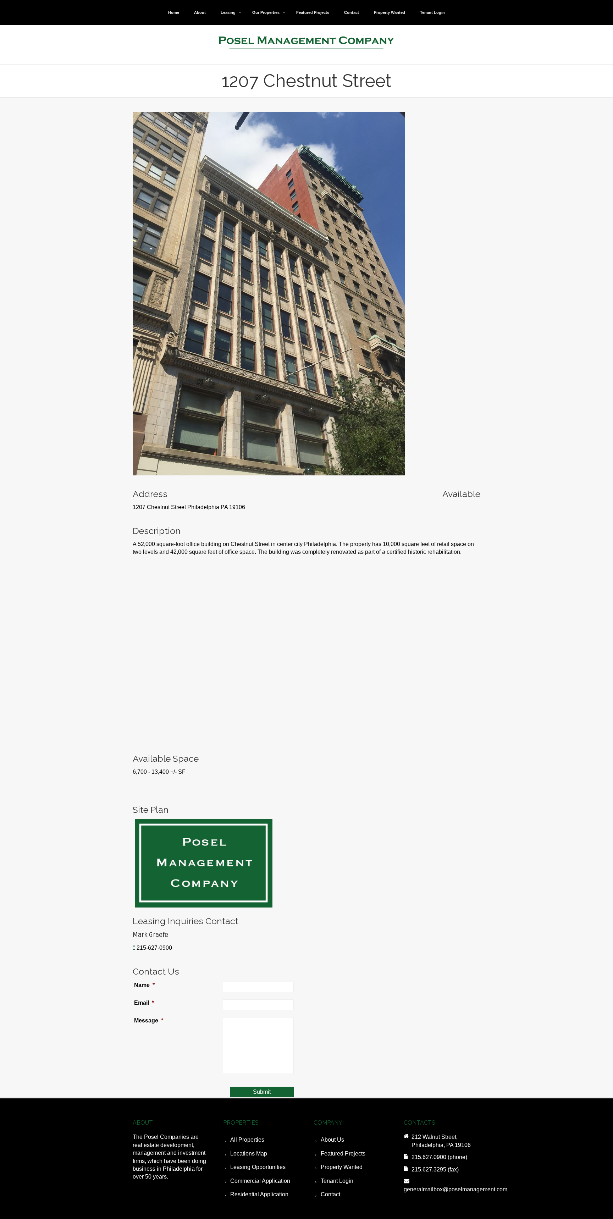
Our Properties (266, 12)
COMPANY (328, 1122)
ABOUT (143, 1122)
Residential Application (259, 1194)
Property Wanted (389, 12)
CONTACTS (419, 1122)
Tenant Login (432, 12)
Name (144, 985)
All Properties (247, 1140)
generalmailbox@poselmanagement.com (455, 1189)
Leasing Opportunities (258, 1167)
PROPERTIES (241, 1122)
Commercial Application (260, 1181)
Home (173, 12)
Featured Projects (312, 12)
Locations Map (248, 1154)
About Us (332, 1140)
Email (144, 1003)
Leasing (228, 12)
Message (146, 1020)
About (200, 12)
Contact (351, 12)
